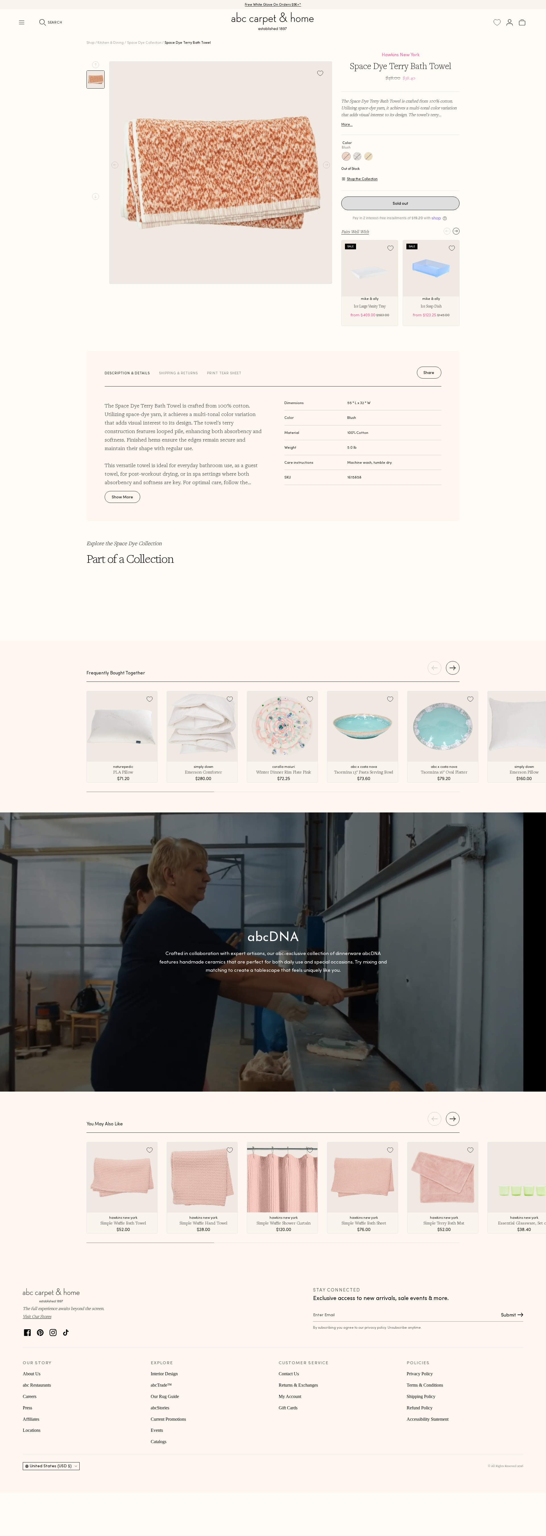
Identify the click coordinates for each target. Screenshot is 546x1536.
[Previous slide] (95, 64)
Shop (90, 42)
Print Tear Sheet (224, 373)
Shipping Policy (421, 1396)
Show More (122, 497)
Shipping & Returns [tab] (178, 373)
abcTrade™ (161, 1385)
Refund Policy (420, 1407)
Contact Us (289, 1373)
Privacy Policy (420, 1373)
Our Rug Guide (165, 1396)
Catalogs (158, 1441)
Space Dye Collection (144, 42)
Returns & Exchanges (298, 1385)
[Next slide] (95, 196)
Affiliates (31, 1419)
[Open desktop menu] (21, 22)
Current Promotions (168, 1419)
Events (157, 1430)
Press (27, 1407)
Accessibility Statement (427, 1419)
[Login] (509, 22)
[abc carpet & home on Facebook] (27, 1331)
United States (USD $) (51, 1465)
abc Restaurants (37, 1385)
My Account (290, 1396)
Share (428, 372)
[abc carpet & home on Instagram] (53, 1331)
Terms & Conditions (425, 1385)
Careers (29, 1396)
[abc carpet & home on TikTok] (65, 1331)
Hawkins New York (400, 54)
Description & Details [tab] (127, 373)
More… (347, 124)
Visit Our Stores (37, 1316)
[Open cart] (522, 22)
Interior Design (164, 1373)
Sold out (400, 203)
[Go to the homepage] (273, 28)
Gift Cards (288, 1407)
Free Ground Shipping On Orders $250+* (273, 4)
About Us (31, 1373)
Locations (31, 1430)
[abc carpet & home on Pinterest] (40, 1331)
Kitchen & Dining (111, 42)
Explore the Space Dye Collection (124, 543)
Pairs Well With (355, 231)
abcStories (160, 1407)
